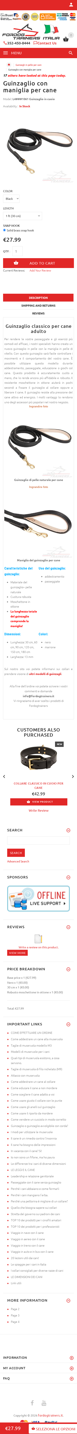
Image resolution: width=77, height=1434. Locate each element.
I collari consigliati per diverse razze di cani (37, 1270)
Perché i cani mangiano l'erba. (29, 1195)
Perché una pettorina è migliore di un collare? (39, 1201)
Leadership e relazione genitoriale (32, 1176)
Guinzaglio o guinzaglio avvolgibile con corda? (39, 1126)
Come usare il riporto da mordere (32, 1113)
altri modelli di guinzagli (45, 674)
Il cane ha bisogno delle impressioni (33, 1145)
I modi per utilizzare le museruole (32, 1132)
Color (8, 191)
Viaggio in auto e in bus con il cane (32, 1251)
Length (8, 208)
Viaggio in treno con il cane (28, 1245)
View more (17, 952)
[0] (66, 41)
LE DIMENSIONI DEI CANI (26, 1277)
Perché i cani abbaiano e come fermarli (35, 1189)
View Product (42, 801)
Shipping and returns (38, 305)
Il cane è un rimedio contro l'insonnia (34, 1138)
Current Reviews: (14, 270)
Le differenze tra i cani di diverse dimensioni (38, 1163)
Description (38, 297)
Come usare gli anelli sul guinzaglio (33, 1107)
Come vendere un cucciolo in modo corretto (38, 1119)
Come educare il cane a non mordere (34, 1088)
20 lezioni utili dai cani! (25, 1258)
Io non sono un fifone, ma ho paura (33, 1157)
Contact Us (46, 42)
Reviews (38, 313)
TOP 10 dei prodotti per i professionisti (35, 1226)
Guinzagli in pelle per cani (28, 64)
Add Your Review (40, 270)
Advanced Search (18, 861)
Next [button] (73, 776)
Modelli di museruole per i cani (30, 1051)
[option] (38, 147)
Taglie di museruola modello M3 (31, 1045)
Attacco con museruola (25, 1075)
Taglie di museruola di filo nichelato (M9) (36, 1069)
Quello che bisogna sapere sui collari (34, 1207)
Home (8, 64)
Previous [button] (4, 776)
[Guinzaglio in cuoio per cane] (38, 443)
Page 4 (15, 1322)
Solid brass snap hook (20, 230)
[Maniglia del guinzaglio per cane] (38, 523)
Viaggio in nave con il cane (27, 1233)
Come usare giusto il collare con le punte (36, 1100)
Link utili (16, 1283)
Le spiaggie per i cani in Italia (28, 1264)
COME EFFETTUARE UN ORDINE (31, 1033)
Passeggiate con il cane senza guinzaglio (36, 1182)
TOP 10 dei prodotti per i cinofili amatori (36, 1220)
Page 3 (15, 1315)
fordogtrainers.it (50, 1415)
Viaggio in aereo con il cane (28, 1239)
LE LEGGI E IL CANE (23, 1170)
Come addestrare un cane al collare (33, 1081)
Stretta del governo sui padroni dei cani (35, 1214)
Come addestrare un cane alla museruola (37, 1039)
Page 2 (15, 1309)
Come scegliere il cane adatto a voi (32, 1094)
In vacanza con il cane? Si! (26, 1151)
